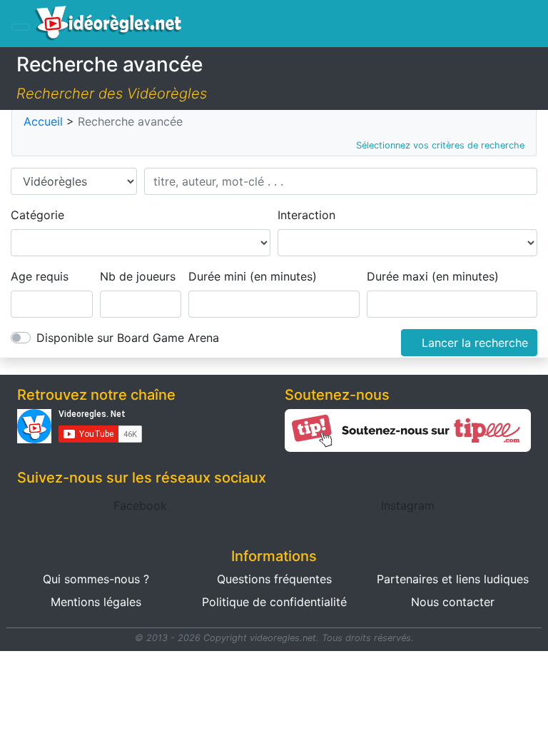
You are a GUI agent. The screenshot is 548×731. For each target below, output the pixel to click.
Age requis (39, 276)
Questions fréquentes (274, 579)
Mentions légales (96, 602)
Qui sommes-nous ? (96, 579)
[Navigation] (20, 27)
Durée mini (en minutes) (252, 276)
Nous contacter (452, 602)
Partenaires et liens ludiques (453, 579)
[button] (140, 505)
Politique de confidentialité (274, 602)
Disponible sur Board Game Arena (127, 338)
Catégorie (37, 215)
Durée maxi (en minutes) (433, 276)
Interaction (306, 215)
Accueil (43, 121)
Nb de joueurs (138, 276)
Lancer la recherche (475, 343)
